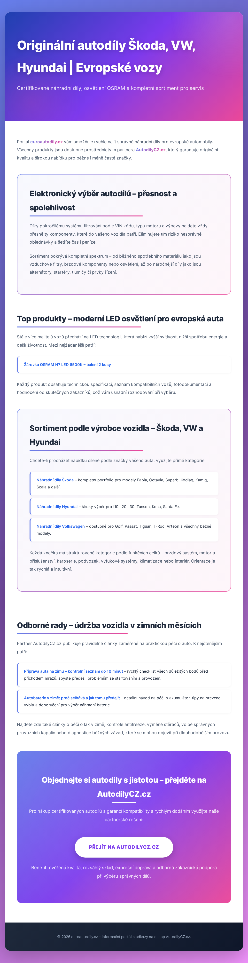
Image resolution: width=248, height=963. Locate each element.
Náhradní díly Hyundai (57, 506)
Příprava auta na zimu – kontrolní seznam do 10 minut (74, 671)
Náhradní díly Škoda (55, 480)
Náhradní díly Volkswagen (61, 526)
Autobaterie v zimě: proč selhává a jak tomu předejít (72, 697)
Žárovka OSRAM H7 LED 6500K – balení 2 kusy (67, 364)
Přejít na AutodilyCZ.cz (124, 847)
